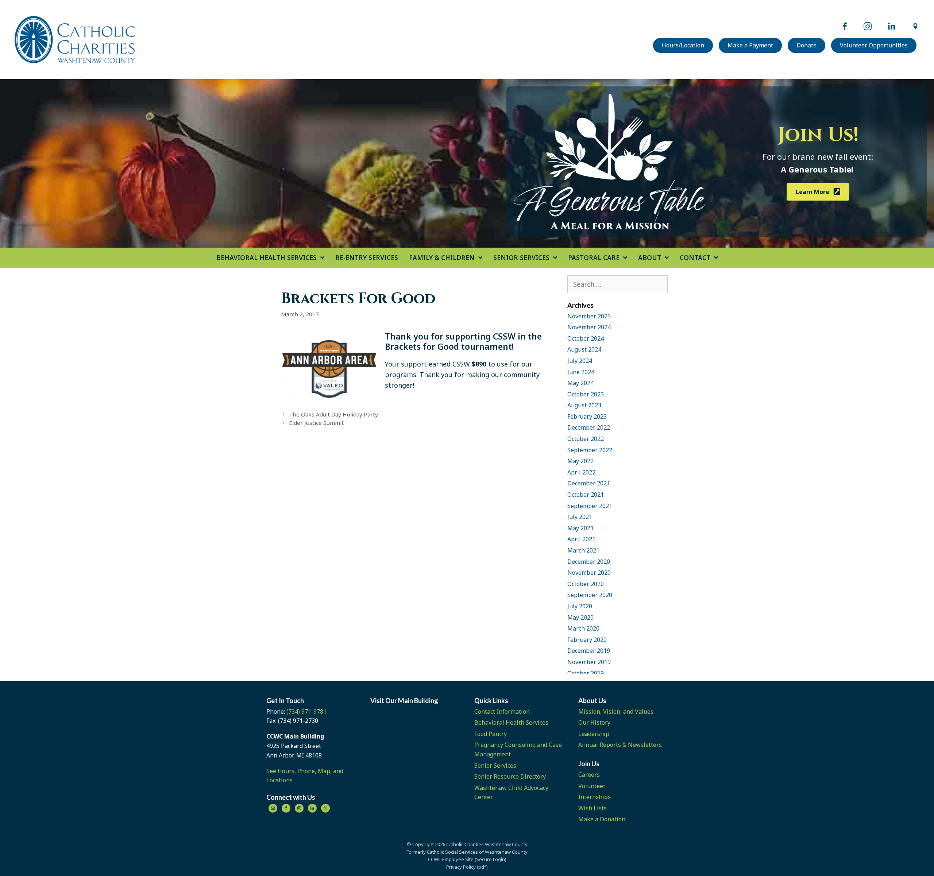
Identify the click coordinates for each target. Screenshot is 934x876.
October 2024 (585, 338)
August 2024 (584, 349)
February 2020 (587, 640)
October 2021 (585, 495)
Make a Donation (601, 819)
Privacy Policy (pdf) (467, 867)
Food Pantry (490, 734)
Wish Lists (592, 808)
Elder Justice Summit (316, 422)
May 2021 (580, 528)
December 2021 (588, 483)
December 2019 (588, 651)
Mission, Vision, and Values (615, 712)
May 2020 (580, 617)
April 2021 (581, 539)
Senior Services (495, 765)
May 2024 (580, 383)
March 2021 (583, 550)
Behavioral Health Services (511, 722)
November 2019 (589, 662)
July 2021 (579, 517)
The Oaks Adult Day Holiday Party (333, 414)
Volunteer (592, 786)
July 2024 (579, 361)
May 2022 (580, 461)
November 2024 (589, 327)
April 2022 (581, 472)
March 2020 (583, 628)
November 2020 (589, 573)
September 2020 (589, 595)
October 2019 (585, 673)
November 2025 (589, 316)
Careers (589, 775)
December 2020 (588, 562)
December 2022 (588, 427)
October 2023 (585, 394)
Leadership (593, 734)
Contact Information (502, 712)
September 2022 (589, 450)
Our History (594, 722)
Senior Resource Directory (510, 776)
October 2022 (585, 439)
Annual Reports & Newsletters (620, 745)
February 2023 (587, 416)
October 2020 (585, 584)
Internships (594, 797)
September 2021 (589, 506)
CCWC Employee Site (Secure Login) (467, 859)
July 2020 (579, 606)
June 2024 (580, 372)
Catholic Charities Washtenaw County (487, 844)
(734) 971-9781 (306, 712)
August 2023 (584, 405)
